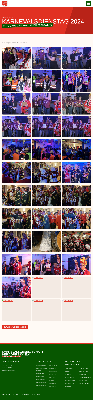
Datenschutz (52, 386)
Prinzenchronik (40, 373)
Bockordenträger (40, 379)
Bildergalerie (53, 371)
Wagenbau (68, 374)
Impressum (52, 383)
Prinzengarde (69, 368)
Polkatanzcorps (83, 368)
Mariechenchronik (41, 382)
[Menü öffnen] (88, 3)
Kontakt (51, 380)
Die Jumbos (82, 374)
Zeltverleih (52, 374)
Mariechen (68, 386)
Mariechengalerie (41, 385)
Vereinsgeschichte (41, 365)
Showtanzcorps (83, 371)
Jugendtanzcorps (70, 380)
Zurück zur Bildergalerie (15, 327)
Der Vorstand (83, 380)
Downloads (52, 377)
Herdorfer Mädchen (85, 377)
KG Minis (67, 371)
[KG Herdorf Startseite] (5, 3)
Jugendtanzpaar (69, 383)
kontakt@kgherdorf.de (8, 370)
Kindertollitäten (53, 365)
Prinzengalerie (40, 376)
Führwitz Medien (21, 396)
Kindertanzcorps (69, 377)
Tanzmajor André (84, 383)
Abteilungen (52, 368)
